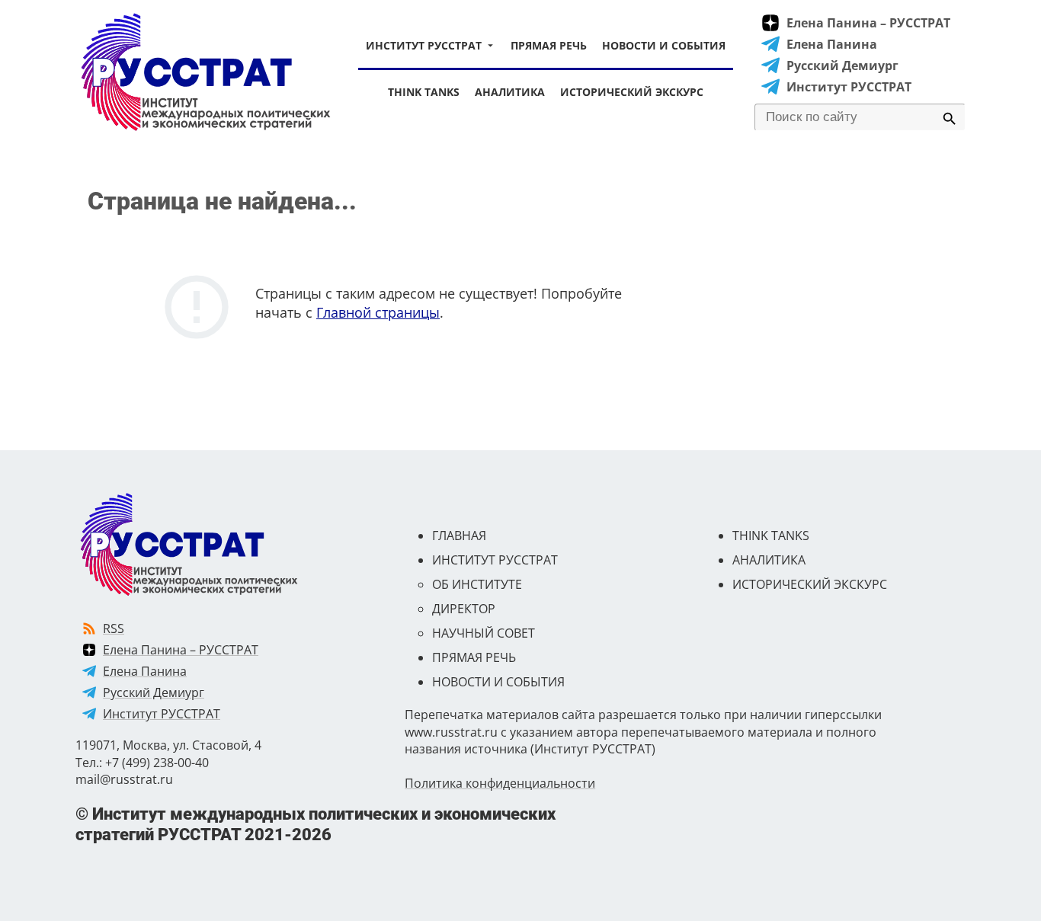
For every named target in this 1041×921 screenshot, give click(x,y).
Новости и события (663, 45)
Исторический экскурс (631, 92)
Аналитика (510, 92)
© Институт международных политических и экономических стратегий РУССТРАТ (315, 824)
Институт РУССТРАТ (424, 45)
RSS (113, 628)
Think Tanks (424, 92)
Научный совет (483, 633)
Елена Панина (831, 44)
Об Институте (477, 584)
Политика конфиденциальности (500, 783)
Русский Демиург (842, 65)
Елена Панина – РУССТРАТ (868, 22)
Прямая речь (549, 45)
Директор (463, 608)
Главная (459, 535)
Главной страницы (378, 312)
